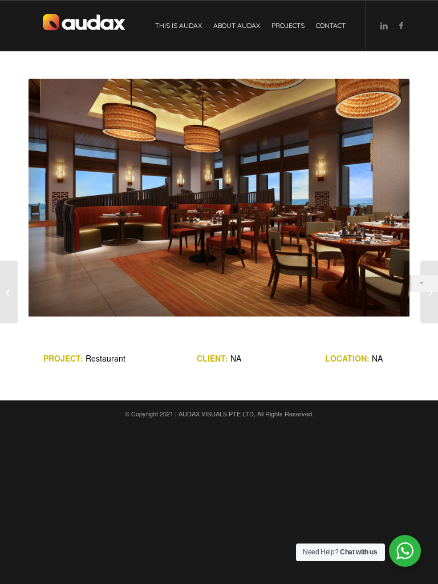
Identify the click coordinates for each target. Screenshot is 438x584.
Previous (54, 198)
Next (384, 198)
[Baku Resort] (429, 292)
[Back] (424, 283)
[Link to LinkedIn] (383, 25)
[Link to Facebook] (400, 25)
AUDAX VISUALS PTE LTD (216, 413)
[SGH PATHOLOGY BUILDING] (9, 292)
